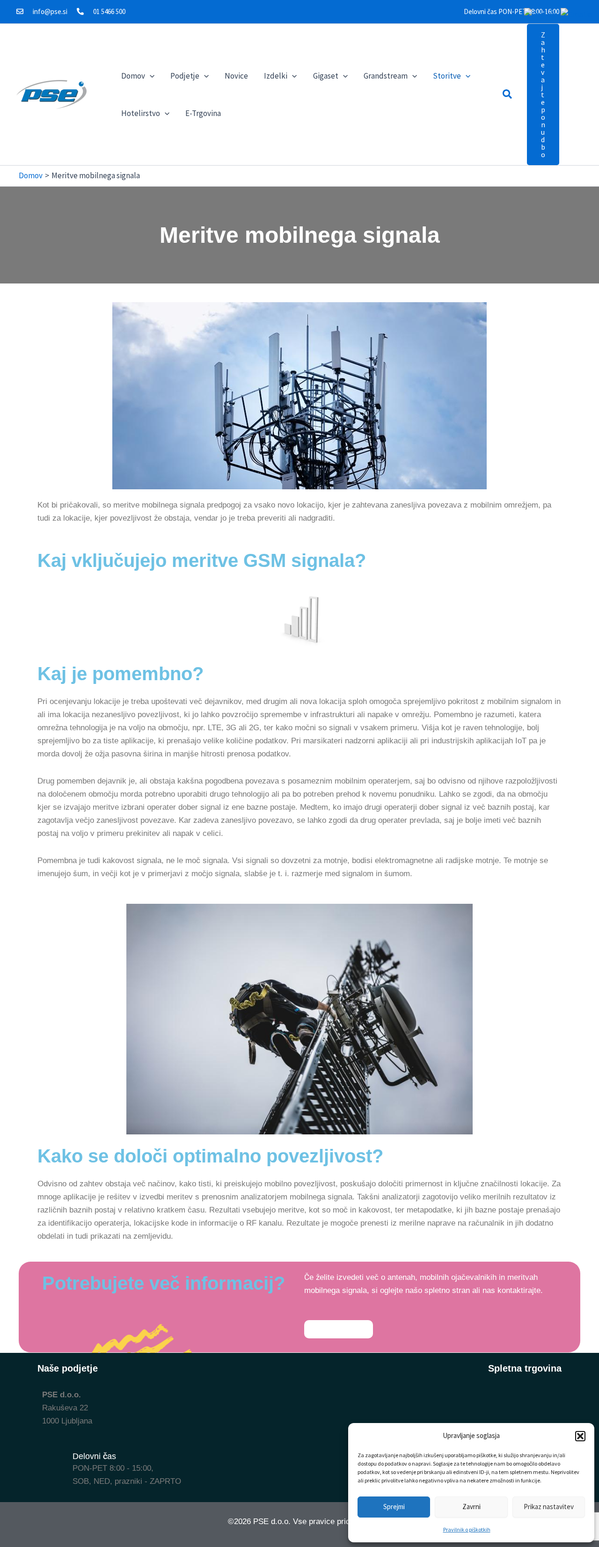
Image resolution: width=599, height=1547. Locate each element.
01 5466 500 (109, 11)
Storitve (447, 76)
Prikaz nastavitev (549, 1506)
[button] (580, 1436)
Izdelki (275, 76)
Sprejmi (394, 1506)
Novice (236, 76)
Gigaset (325, 76)
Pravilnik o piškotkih (466, 1529)
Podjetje (184, 76)
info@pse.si (50, 11)
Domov (133, 76)
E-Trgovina (203, 113)
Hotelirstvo (140, 113)
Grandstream (386, 76)
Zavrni (471, 1506)
